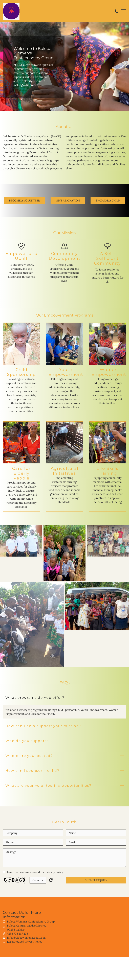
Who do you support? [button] (27, 741)
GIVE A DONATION (68, 200)
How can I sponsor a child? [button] (32, 771)
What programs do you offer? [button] (34, 698)
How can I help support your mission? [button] (43, 726)
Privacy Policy (33, 941)
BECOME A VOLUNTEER (24, 200)
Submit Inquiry (96, 880)
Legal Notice (15, 941)
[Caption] (21, 541)
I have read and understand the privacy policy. (34, 872)
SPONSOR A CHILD (108, 200)
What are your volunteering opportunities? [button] (48, 785)
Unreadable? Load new (51, 880)
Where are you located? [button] (29, 756)
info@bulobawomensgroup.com (26, 937)
